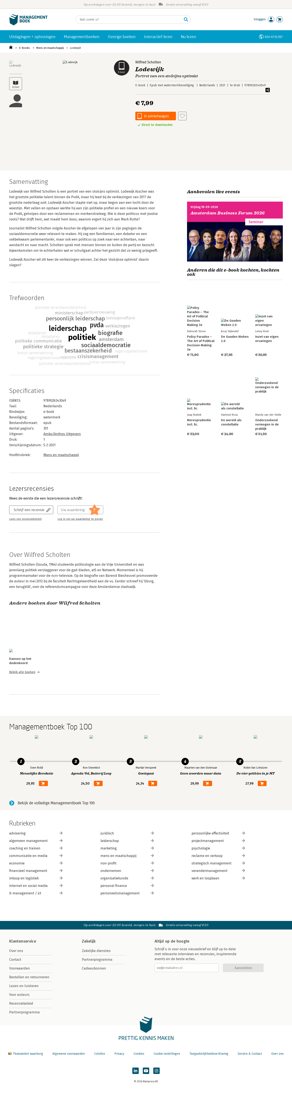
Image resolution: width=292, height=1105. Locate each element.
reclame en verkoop (207, 856)
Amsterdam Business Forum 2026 (227, 213)
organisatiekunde (114, 878)
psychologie (201, 848)
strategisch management (212, 863)
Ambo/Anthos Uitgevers (62, 434)
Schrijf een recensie (29, 510)
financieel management (28, 871)
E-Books (24, 47)
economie (17, 863)
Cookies (139, 1054)
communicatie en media (28, 856)
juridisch (107, 833)
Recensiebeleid (21, 1003)
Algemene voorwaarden (68, 1054)
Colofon (99, 1054)
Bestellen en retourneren (29, 977)
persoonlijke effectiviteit (210, 833)
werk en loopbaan (205, 878)
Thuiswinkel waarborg (28, 1054)
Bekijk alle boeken (22, 672)
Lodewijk (75, 47)
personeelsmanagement (120, 893)
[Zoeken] (186, 19)
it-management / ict (25, 893)
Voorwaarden (19, 968)
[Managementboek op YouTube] (146, 1071)
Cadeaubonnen (94, 968)
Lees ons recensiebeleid (25, 519)
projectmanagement (208, 841)
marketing (108, 848)
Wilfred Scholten (148, 62)
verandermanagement (209, 871)
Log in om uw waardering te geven (80, 519)
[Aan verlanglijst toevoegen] (182, 116)
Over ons (16, 951)
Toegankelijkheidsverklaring (208, 1054)
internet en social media (28, 886)
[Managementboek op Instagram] (156, 1071)
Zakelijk (89, 941)
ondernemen (110, 871)
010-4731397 (274, 37)
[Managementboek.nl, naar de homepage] (28, 24)
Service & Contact (250, 1054)
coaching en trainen (24, 848)
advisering (17, 833)
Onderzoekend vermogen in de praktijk (267, 424)
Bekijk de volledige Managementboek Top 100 (56, 803)
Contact (15, 960)
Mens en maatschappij (50, 47)
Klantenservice (22, 941)
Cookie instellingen (167, 1054)
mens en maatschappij (118, 856)
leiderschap (109, 841)
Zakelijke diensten (96, 951)
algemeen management (28, 841)
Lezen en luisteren (24, 986)
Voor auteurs (19, 995)
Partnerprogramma (24, 1012)
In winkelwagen (156, 116)
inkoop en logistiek (24, 878)
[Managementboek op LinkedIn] (135, 1071)
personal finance (113, 886)
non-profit (108, 863)
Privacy (119, 1054)
